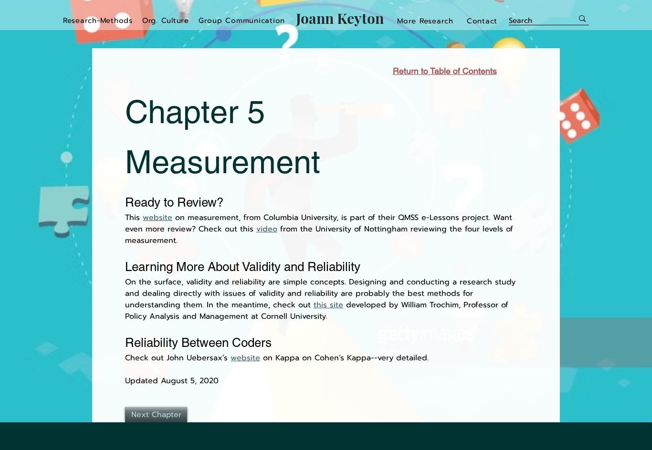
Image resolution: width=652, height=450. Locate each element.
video (266, 229)
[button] (425, 21)
